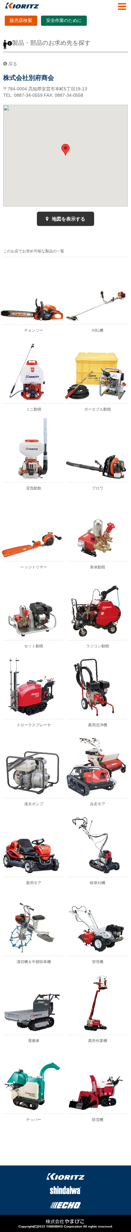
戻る (12, 63)
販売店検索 (21, 20)
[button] (65, 149)
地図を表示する (68, 219)
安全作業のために (64, 20)
